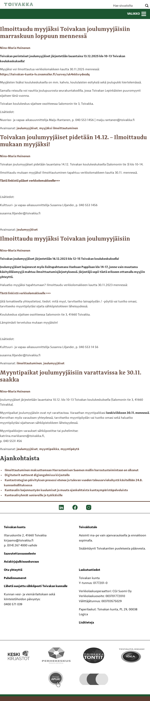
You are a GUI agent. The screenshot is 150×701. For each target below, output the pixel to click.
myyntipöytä (70, 449)
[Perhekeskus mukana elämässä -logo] (56, 655)
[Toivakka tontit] (94, 655)
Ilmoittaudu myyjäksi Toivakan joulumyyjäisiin (65, 239)
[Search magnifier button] (147, 6)
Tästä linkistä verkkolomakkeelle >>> (25, 293)
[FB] (75, 507)
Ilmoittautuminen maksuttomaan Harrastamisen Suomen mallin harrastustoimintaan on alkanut (71, 470)
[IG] (89, 507)
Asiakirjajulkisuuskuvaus (21, 561)
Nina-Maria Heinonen (15, 48)
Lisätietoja (86, 622)
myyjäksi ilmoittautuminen (58, 128)
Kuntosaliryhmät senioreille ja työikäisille (33, 495)
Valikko (133, 13)
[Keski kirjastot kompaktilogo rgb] (19, 651)
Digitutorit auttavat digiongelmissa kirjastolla (37, 475)
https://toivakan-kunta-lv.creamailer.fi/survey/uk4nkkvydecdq (45, 74)
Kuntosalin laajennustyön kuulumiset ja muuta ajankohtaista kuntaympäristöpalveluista (66, 490)
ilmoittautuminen (29, 363)
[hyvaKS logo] (94, 676)
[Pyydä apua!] (56, 679)
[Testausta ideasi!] (131, 655)
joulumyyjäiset (27, 128)
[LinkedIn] (61, 507)
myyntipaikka (49, 449)
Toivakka (18, 4)
